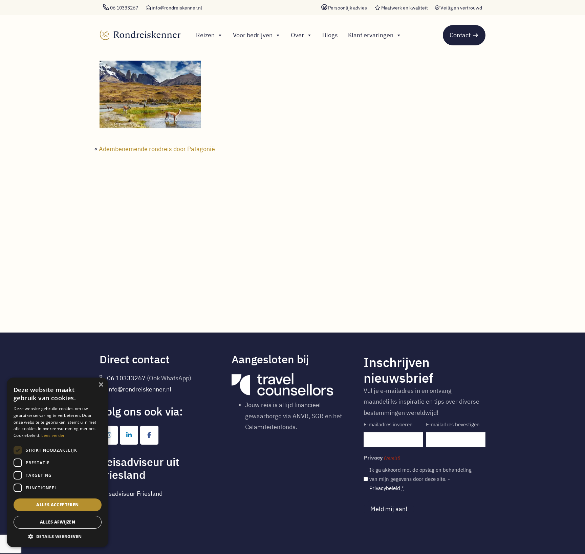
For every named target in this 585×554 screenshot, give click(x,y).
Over (297, 35)
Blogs (330, 35)
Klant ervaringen (370, 35)
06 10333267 (126, 378)
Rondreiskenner (135, 29)
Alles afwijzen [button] (57, 522)
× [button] (100, 384)
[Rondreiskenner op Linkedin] (129, 435)
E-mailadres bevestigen (453, 424)
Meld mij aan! (388, 509)
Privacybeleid (384, 488)
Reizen (205, 35)
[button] (58, 536)
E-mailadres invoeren (388, 424)
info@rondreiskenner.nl (177, 8)
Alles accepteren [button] (57, 505)
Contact (460, 35)
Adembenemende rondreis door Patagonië (157, 149)
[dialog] (57, 462)
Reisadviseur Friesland (131, 493)
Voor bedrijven (253, 35)
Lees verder (53, 435)
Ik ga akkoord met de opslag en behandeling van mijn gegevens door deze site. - (420, 479)
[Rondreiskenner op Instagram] (109, 435)
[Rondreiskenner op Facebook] (149, 435)
